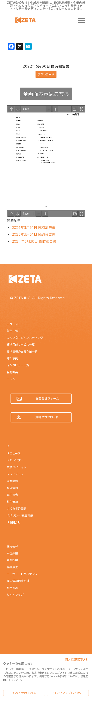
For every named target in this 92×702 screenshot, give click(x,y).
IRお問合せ (14, 522)
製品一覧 (12, 331)
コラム (11, 379)
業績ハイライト (16, 467)
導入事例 (12, 358)
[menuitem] (79, 20)
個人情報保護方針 (18, 581)
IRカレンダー (15, 460)
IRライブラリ (15, 474)
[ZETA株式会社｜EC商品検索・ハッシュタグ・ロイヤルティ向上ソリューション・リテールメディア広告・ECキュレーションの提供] (38, 20)
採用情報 (12, 546)
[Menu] (79, 20)
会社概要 (12, 372)
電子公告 (12, 495)
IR (8, 446)
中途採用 (12, 553)
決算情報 (12, 481)
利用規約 (12, 588)
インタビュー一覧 (18, 365)
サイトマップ (15, 594)
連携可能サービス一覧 (21, 344)
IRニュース (14, 453)
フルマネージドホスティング (25, 338)
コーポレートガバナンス (22, 574)
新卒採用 (12, 560)
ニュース (12, 324)
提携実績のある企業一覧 (22, 351)
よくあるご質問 (16, 508)
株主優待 (12, 502)
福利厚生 (12, 567)
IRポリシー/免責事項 (20, 515)
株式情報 (12, 488)
